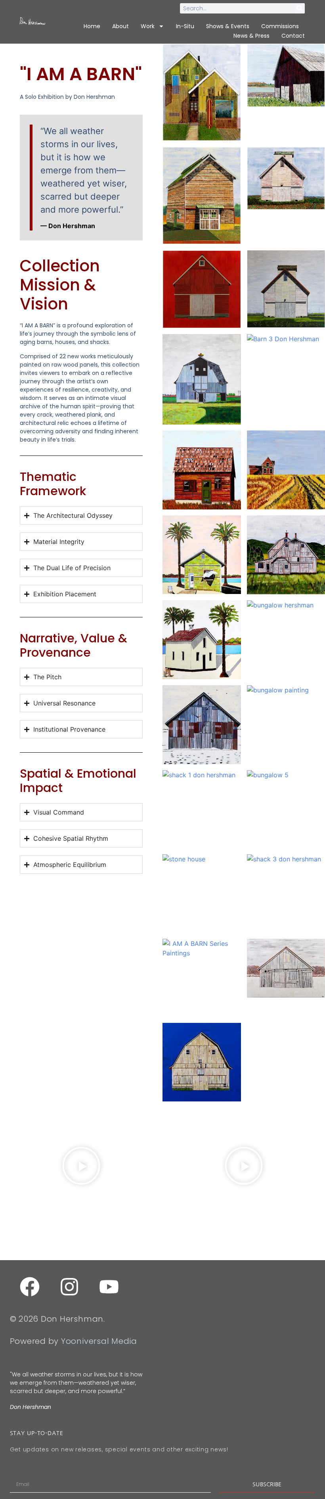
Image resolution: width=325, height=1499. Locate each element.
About (120, 26)
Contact (293, 36)
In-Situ (185, 26)
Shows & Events (227, 26)
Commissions (280, 26)
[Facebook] (30, 1287)
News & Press (251, 36)
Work (148, 26)
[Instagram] (69, 1287)
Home (92, 26)
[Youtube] (109, 1287)
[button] (81, 1167)
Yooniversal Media (99, 1341)
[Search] (299, 8)
